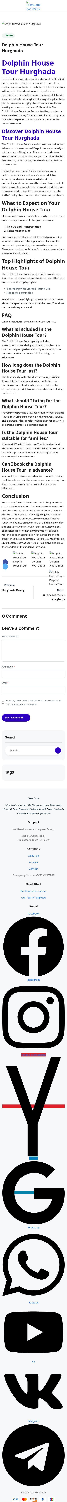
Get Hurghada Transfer (33, 891)
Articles (33, 862)
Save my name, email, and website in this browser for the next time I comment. (34, 702)
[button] (53, 6)
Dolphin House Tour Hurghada (29, 67)
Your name (8, 666)
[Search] (58, 750)
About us (33, 855)
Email (5, 682)
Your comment (10, 636)
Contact (33, 868)
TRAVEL (9, 35)
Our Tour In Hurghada (33, 897)
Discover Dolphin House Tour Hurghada (31, 134)
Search (10, 737)
